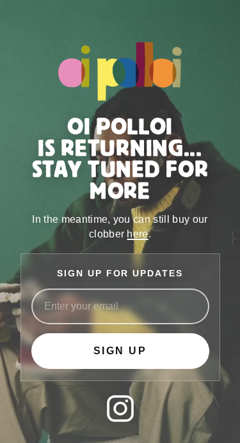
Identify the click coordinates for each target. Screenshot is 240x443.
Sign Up (120, 350)
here (137, 234)
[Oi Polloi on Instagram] (120, 408)
